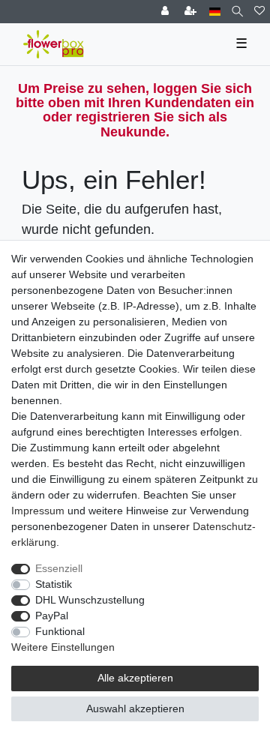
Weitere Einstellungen (63, 647)
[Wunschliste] (259, 11)
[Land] (215, 11)
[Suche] (237, 11)
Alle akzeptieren (135, 678)
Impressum (37, 511)
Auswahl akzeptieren (135, 709)
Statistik (53, 584)
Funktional (60, 631)
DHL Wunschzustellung (90, 600)
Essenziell (58, 568)
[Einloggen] (166, 11)
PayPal (51, 616)
